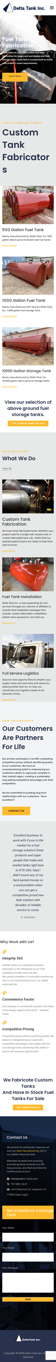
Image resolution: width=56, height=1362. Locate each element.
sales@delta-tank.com (24, 1178)
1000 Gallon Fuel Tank (23, 300)
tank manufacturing (28, 1150)
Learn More (15, 76)
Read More (8, 551)
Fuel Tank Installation (22, 596)
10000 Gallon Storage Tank (26, 371)
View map (21, 1194)
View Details (9, 245)
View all (6, 468)
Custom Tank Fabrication (16, 521)
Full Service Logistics (20, 673)
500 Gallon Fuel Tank (23, 229)
